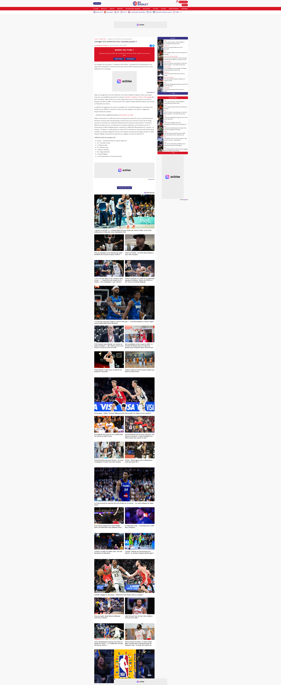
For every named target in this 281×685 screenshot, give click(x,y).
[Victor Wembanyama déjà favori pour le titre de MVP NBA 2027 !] (160, 84)
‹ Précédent (121, 188)
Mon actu (104, 8)
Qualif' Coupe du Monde (171, 56)
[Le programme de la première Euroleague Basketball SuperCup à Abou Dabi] (160, 68)
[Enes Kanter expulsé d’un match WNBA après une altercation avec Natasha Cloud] (160, 133)
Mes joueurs (146, 8)
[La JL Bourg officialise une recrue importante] (160, 47)
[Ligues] (181, 12)
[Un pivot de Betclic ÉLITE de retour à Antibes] (160, 89)
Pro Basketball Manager (133, 8)
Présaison (167, 88)
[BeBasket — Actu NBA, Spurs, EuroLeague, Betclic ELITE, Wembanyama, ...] (140, 3)
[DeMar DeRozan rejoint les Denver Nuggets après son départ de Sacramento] (160, 149)
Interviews (184, 8)
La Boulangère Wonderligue (138, 12)
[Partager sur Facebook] (151, 46)
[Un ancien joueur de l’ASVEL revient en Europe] (160, 73)
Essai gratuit (130, 59)
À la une (95, 8)
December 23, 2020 (126, 115)
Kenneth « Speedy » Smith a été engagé (138, 97)
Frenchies (120, 8)
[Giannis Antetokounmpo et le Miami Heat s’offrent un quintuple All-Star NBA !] (160, 128)
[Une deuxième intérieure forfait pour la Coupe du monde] (160, 79)
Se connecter (184, 2)
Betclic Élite (103, 39)
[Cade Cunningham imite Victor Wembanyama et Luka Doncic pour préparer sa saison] (160, 122)
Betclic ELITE (99, 12)
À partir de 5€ (118, 59)
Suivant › (128, 188)
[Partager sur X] (153, 46)
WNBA (177, 12)
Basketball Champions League (164, 12)
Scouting (155, 8)
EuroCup (166, 45)
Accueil (96, 39)
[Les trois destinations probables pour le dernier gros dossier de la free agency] (160, 143)
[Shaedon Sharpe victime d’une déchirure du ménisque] (160, 52)
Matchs (112, 8)
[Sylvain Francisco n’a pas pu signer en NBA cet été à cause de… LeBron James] (160, 138)
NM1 (150, 12)
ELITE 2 (125, 12)
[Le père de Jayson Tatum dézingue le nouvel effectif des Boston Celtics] (160, 42)
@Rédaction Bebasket (102, 45)
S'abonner (184, 5)
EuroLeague (110, 12)
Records (163, 8)
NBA (118, 12)
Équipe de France (173, 8)
